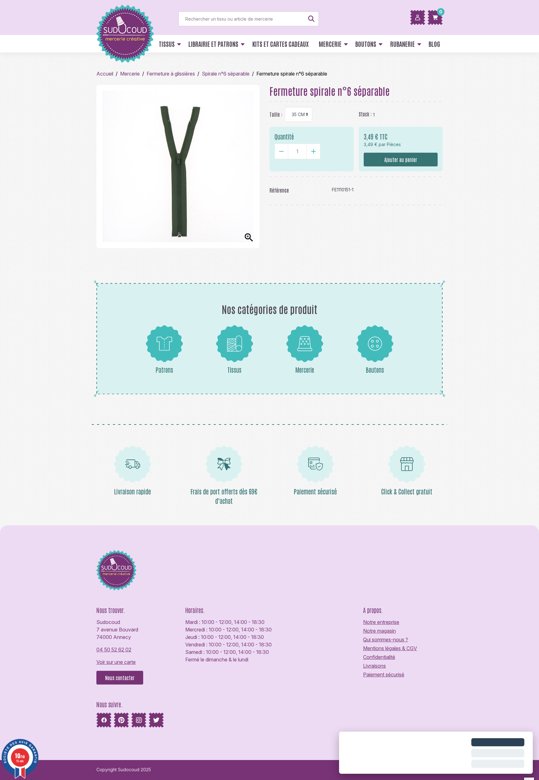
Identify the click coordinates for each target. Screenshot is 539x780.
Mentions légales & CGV (390, 648)
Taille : (276, 114)
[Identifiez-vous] (417, 17)
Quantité (284, 136)
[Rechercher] (311, 18)
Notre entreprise (381, 622)
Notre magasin (379, 631)
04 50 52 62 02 (113, 649)
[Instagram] (138, 720)
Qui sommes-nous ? (385, 639)
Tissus (234, 369)
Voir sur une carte (116, 662)
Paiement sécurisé (383, 674)
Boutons (375, 369)
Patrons (164, 369)
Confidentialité (379, 657)
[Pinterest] (121, 720)
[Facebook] (103, 720)
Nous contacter (119, 678)
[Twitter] (156, 720)
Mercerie (304, 369)
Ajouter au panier (400, 159)
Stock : (365, 114)
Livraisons (374, 666)
